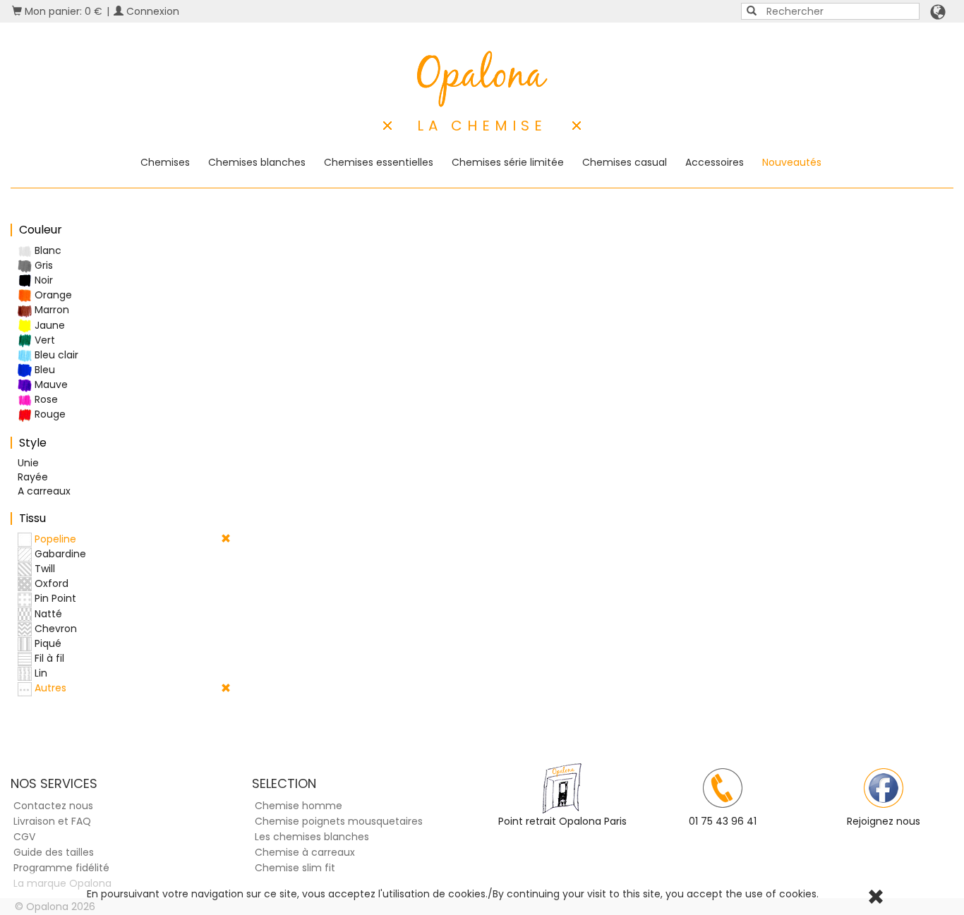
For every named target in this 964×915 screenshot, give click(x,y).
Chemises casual (624, 162)
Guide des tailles (53, 852)
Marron (50, 310)
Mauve (50, 384)
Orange (52, 295)
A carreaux (44, 491)
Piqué (46, 643)
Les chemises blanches (312, 837)
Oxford (50, 583)
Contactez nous (53, 806)
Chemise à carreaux (305, 852)
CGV (24, 837)
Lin (39, 673)
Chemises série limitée (508, 162)
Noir (42, 280)
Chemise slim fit (295, 868)
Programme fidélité (61, 868)
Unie (28, 463)
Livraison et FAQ (52, 821)
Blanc (46, 250)
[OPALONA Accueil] (482, 79)
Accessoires (714, 162)
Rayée (33, 477)
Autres (49, 688)
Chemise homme (298, 806)
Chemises (165, 162)
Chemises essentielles (378, 162)
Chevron (54, 629)
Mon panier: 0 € (62, 11)
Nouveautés (791, 162)
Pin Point (54, 598)
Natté (47, 614)
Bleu (43, 370)
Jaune (48, 325)
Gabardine (59, 554)
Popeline (54, 539)
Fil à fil (48, 658)
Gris (42, 265)
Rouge (49, 414)
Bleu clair (55, 355)
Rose (45, 399)
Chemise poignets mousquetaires (339, 821)
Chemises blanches (257, 162)
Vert (43, 340)
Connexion (151, 11)
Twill (43, 569)
